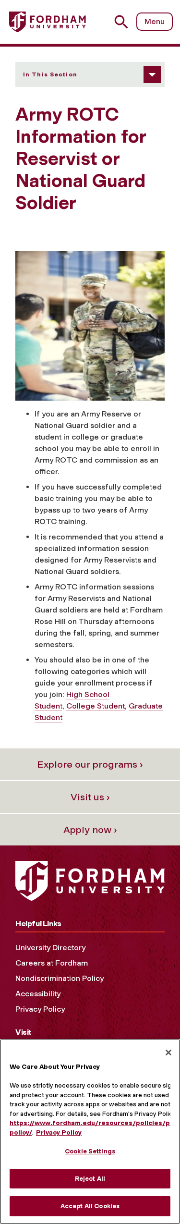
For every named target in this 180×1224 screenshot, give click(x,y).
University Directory (50, 947)
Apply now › (90, 829)
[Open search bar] (125, 22)
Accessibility (37, 993)
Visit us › (90, 797)
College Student (95, 705)
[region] (90, 1131)
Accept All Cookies (90, 1206)
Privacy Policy (40, 1009)
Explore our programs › (90, 764)
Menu (154, 21)
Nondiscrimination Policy (59, 978)
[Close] (168, 1052)
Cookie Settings (90, 1151)
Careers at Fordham (51, 962)
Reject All (90, 1178)
